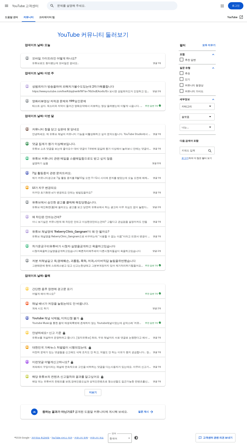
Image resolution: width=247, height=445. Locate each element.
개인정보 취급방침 (40, 437)
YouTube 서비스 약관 (62, 437)
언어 (114, 433)
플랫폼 (185, 117)
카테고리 (187, 106)
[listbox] (120, 438)
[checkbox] (197, 85)
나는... (185, 127)
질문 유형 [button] (185, 67)
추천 (187, 73)
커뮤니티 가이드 (194, 91)
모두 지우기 (209, 45)
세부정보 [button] (185, 99)
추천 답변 (190, 60)
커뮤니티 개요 (97, 437)
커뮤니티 (29, 17)
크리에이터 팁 (47, 17)
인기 (187, 79)
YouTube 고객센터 (25, 6)
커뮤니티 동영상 (194, 85)
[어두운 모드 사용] (136, 437)
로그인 (185, 158)
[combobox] (117, 6)
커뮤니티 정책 (81, 437)
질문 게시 (143, 411)
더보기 (93, 392)
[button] (6, 5)
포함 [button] (182, 54)
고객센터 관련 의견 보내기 (218, 437)
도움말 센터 (11, 17)
